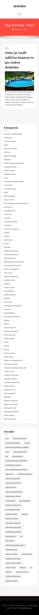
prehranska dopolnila (13, 527)
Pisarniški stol (9, 291)
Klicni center (9, 200)
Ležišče (7, 236)
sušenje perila (27, 554)
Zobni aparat (9, 415)
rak (21, 536)
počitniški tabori (11, 514)
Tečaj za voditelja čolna (13, 360)
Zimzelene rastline (11, 412)
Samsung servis (10, 328)
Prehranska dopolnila (12, 306)
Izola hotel (8, 185)
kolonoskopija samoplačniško (16, 461)
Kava (6, 192)
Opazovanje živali (11, 276)
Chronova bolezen (20, 438)
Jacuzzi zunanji (10, 189)
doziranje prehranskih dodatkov (17, 447)
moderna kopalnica (24, 474)
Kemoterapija (9, 196)
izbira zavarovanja (20, 452)
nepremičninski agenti (13, 492)
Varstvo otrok (9, 386)
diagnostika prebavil (12, 443)
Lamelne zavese (10, 222)
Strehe (6, 349)
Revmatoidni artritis (12, 317)
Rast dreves (9, 541)
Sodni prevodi (9, 335)
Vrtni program (9, 393)
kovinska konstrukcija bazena (16, 469)
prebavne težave (11, 518)
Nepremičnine (10, 258)
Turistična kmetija (11, 375)
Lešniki (6, 233)
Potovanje (8, 302)
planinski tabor (24, 501)
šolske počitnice (11, 581)
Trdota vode (9, 371)
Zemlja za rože (10, 408)
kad (6, 456)
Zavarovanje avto (11, 404)
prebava (24, 514)
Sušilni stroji (8, 357)
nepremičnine (10, 487)
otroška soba (10, 501)
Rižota (6, 324)
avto (7, 438)
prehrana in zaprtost (12, 523)
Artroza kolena (10, 141)
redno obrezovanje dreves (15, 545)
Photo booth (9, 287)
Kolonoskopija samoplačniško (16, 203)
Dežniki (7, 152)
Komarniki (8, 207)
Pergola (7, 284)
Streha (6, 346)
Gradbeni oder (10, 174)
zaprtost (8, 572)
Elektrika (7, 160)
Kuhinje (7, 218)
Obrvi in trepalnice (11, 269)
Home (17, 29)
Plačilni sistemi (9, 295)
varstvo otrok (10, 567)
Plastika (7, 298)
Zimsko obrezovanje (13, 576)
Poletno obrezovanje (13, 505)
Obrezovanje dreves (12, 265)
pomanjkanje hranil (12, 509)
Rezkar (7, 320)
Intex (7, 48)
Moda (6, 244)
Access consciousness (13, 134)
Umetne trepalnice (12, 382)
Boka (6, 145)
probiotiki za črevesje (13, 532)
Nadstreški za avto (11, 251)
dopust (27, 443)
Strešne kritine (10, 353)
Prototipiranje (9, 313)
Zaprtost (7, 397)
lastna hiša (9, 474)
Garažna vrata (9, 170)
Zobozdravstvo (10, 419)
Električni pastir (10, 156)
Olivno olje (8, 273)
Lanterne (7, 225)
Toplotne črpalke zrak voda (15, 368)
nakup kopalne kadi (12, 478)
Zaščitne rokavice (11, 401)
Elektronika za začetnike (14, 163)
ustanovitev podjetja (13, 563)
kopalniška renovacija (13, 465)
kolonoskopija (17, 456)
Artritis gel (8, 138)
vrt (31, 567)
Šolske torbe (9, 339)
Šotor (6, 342)
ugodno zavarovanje (13, 558)
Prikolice (7, 309)
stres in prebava (11, 554)
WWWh (19, 6)
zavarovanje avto (22, 572)
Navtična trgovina (11, 255)
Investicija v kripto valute (14, 181)
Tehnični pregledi (11, 364)
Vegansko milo (10, 390)
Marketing (8, 240)
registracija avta (11, 550)
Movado (7, 247)
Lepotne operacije (11, 229)
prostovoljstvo (10, 536)
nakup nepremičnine (13, 483)
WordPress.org (26, 608)
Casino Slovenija (10, 149)
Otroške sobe (9, 280)
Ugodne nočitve (10, 379)
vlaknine (23, 567)
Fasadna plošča (10, 167)
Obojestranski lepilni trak (14, 262)
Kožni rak (7, 214)
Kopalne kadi (9, 211)
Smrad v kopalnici (11, 331)
